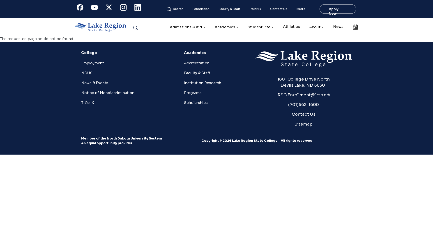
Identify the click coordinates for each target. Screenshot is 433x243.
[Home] (102, 27)
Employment (92, 63)
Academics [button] (225, 27)
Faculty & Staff (229, 9)
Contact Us (278, 9)
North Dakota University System (134, 138)
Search (178, 9)
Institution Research (202, 83)
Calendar (355, 26)
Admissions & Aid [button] (186, 27)
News (338, 26)
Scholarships (196, 102)
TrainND (255, 9)
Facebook (82, 8)
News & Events (94, 83)
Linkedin (140, 8)
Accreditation (197, 63)
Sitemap (304, 124)
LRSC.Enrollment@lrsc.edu (303, 94)
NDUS (86, 73)
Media (300, 9)
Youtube (97, 8)
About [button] (314, 27)
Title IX (87, 102)
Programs (193, 92)
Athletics (291, 26)
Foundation (201, 9)
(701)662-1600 (303, 104)
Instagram (126, 8)
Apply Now (334, 11)
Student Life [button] (259, 27)
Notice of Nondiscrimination (107, 92)
